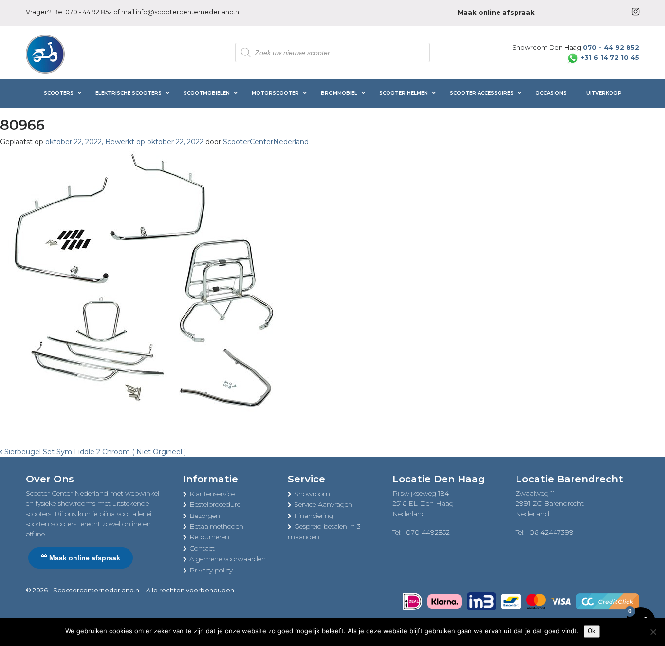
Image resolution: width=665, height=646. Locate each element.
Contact (202, 548)
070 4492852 (428, 532)
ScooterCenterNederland (266, 141)
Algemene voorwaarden (227, 558)
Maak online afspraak (83, 558)
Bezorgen (204, 515)
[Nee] (653, 632)
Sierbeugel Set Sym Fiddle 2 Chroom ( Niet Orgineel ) (94, 451)
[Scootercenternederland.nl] (45, 53)
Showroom (312, 493)
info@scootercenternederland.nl (188, 12)
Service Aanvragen (323, 504)
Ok (592, 631)
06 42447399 (551, 532)
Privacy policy (211, 570)
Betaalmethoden (216, 526)
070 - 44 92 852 (88, 12)
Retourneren (209, 537)
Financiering (313, 515)
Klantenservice (212, 493)
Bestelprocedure (214, 504)
